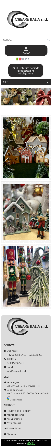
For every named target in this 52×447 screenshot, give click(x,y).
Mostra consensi (15, 415)
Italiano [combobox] (25, 58)
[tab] (26, 82)
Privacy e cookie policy (18, 411)
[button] (42, 102)
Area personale (14, 419)
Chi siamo (12, 434)
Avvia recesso (14, 423)
